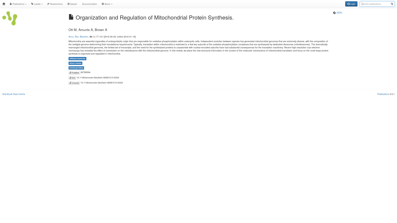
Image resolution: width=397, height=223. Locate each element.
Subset (73, 3)
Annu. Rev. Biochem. (79, 36)
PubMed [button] (75, 72)
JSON (339, 12)
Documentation (89, 3)
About (107, 3)
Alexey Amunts (75, 63)
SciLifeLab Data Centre (13, 94)
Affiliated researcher (77, 58)
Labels (37, 3)
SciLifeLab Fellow (76, 68)
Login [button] (352, 3)
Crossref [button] (75, 82)
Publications (18, 3)
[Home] (3, 4)
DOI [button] (73, 77)
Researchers (56, 3)
